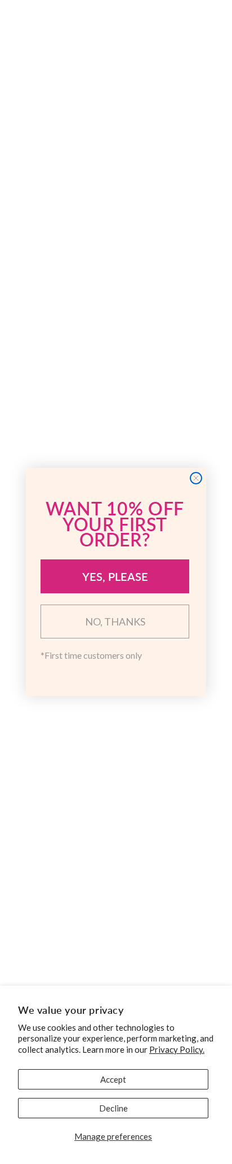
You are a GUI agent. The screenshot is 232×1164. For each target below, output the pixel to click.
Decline (113, 1108)
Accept (113, 1079)
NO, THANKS (115, 621)
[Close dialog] (196, 478)
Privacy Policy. (176, 1049)
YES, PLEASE (115, 576)
